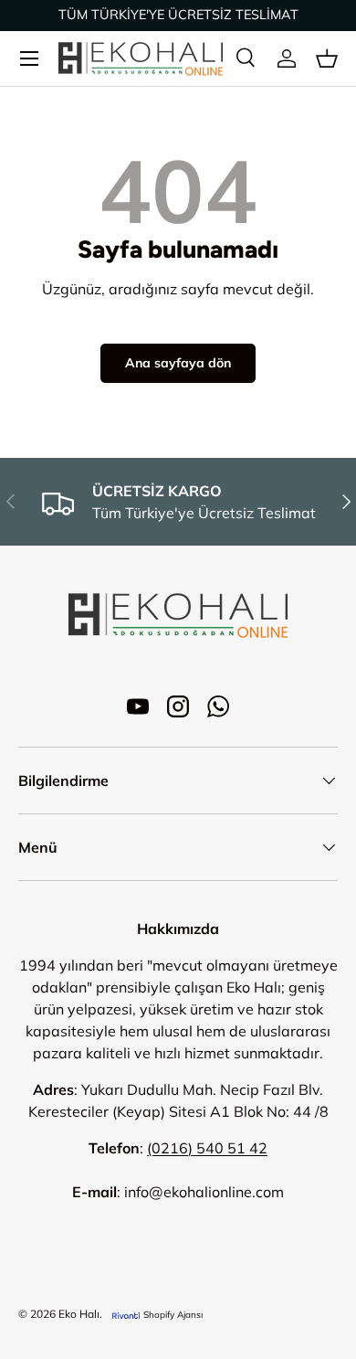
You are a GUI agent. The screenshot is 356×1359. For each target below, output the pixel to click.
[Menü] (29, 58)
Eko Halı (78, 1314)
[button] (327, 58)
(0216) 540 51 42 (207, 1148)
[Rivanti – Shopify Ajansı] (126, 1315)
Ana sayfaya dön (178, 363)
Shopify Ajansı (173, 1315)
